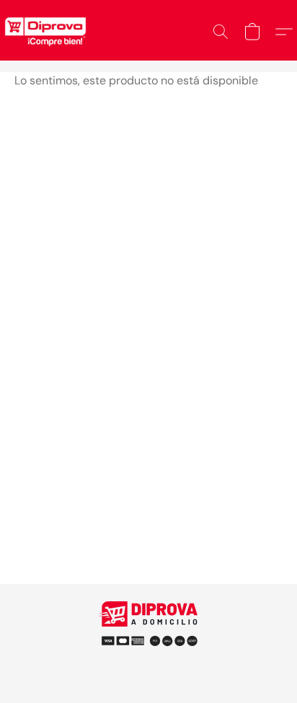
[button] (220, 32)
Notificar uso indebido (148, 634)
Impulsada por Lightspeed (148, 659)
